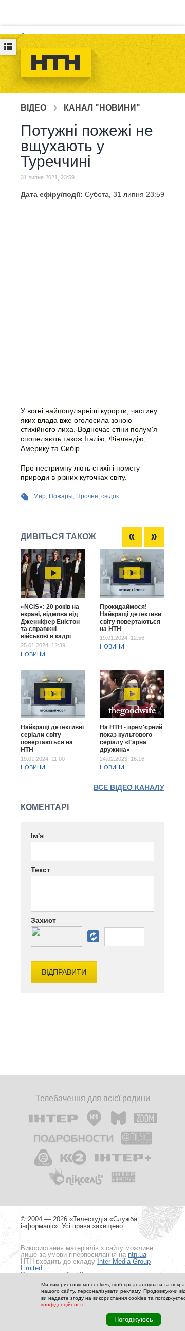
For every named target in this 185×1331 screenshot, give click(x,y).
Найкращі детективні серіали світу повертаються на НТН (52, 738)
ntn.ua (137, 1254)
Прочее (87, 496)
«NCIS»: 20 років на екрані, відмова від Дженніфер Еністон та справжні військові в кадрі (50, 621)
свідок (110, 496)
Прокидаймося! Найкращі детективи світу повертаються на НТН (130, 618)
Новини (33, 654)
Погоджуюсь (133, 1319)
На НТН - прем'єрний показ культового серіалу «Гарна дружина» (131, 738)
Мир (39, 496)
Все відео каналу (129, 787)
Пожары (61, 496)
